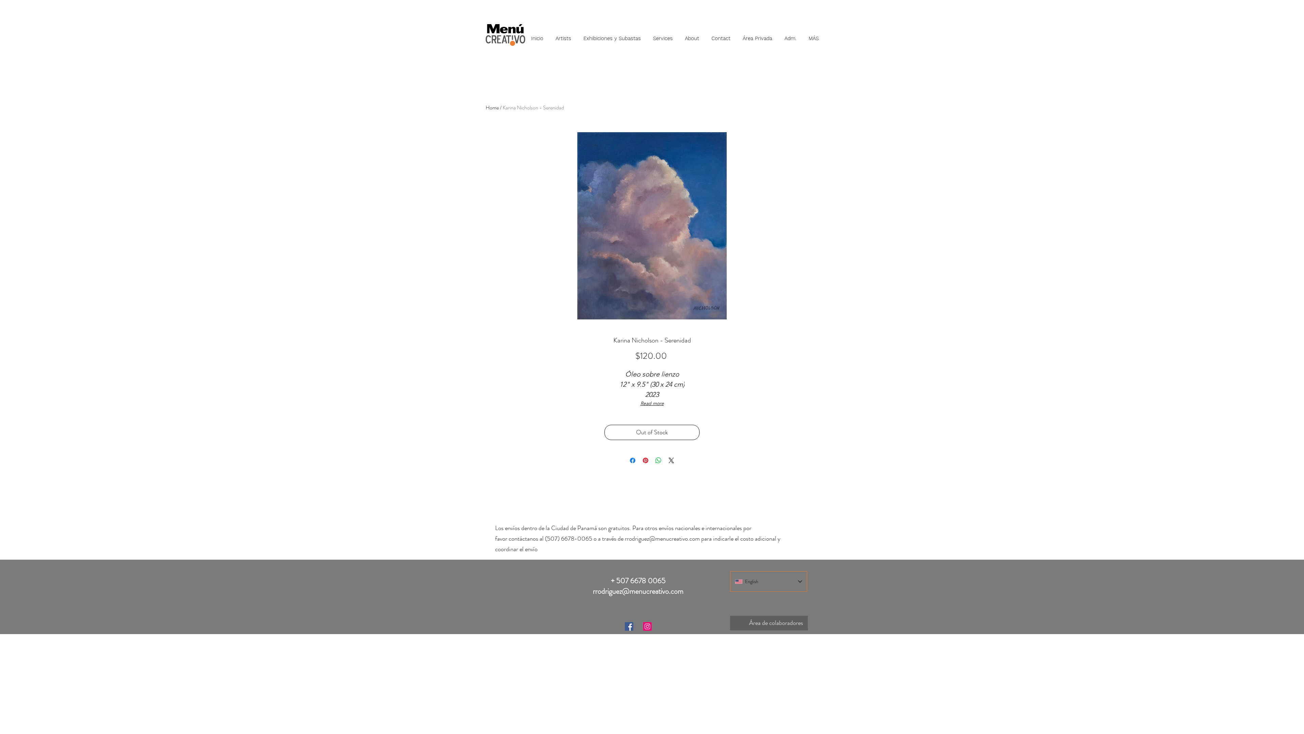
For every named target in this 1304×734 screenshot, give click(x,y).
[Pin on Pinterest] (645, 460)
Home (492, 107)
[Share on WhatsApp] (658, 460)
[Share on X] (671, 460)
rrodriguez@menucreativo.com (662, 538)
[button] (563, 35)
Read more (652, 403)
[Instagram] (647, 626)
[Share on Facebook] (633, 460)
